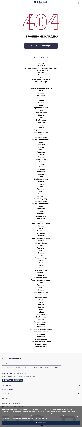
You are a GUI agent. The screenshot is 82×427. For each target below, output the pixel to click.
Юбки (41, 105)
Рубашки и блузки (41, 112)
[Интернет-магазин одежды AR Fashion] (40, 2)
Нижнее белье (41, 137)
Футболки (41, 233)
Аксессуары (41, 159)
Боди (41, 309)
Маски (41, 260)
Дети (41, 90)
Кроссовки (41, 152)
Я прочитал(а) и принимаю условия (31, 367)
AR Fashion (6, 403)
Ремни (41, 167)
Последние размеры (41, 332)
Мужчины (41, 95)
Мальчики (41, 231)
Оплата (41, 73)
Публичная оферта (41, 70)
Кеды (41, 149)
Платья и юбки (41, 270)
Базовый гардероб (41, 322)
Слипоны (41, 147)
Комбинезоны (41, 120)
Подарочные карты (41, 82)
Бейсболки (41, 218)
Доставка (41, 75)
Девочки (41, 268)
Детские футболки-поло (41, 341)
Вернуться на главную (41, 46)
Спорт (41, 117)
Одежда (41, 100)
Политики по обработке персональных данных (43, 367)
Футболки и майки (41, 108)
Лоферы (41, 154)
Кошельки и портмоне (41, 223)
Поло (41, 110)
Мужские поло (41, 346)
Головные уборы (41, 258)
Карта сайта (16, 403)
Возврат (41, 77)
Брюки (41, 125)
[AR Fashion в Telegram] (3, 398)
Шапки (41, 226)
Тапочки (41, 157)
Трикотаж (41, 122)
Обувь (41, 142)
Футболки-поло (41, 339)
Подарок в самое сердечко (41, 329)
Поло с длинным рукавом (41, 238)
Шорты (41, 115)
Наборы (41, 312)
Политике (44, 418)
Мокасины (41, 213)
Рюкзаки (41, 164)
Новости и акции (41, 84)
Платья (41, 103)
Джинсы (41, 127)
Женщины (41, 93)
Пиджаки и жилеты (41, 130)
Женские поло (41, 344)
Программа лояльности (41, 79)
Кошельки (41, 169)
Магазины (41, 65)
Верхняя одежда (41, 132)
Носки (41, 263)
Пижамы (41, 135)
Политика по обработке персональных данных (41, 68)
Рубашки (41, 184)
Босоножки (41, 144)
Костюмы (41, 314)
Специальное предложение (41, 88)
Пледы (41, 319)
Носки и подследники (41, 140)
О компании (41, 63)
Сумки (41, 162)
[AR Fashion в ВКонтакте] (6, 398)
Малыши (41, 305)
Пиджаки (41, 196)
